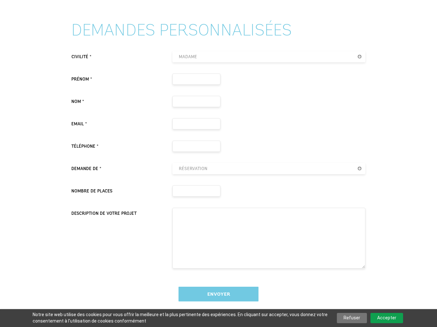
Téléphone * (85, 146)
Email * (79, 124)
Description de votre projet (104, 213)
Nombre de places (92, 191)
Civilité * (81, 56)
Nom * (77, 101)
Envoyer (218, 294)
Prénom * (81, 79)
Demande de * (86, 168)
